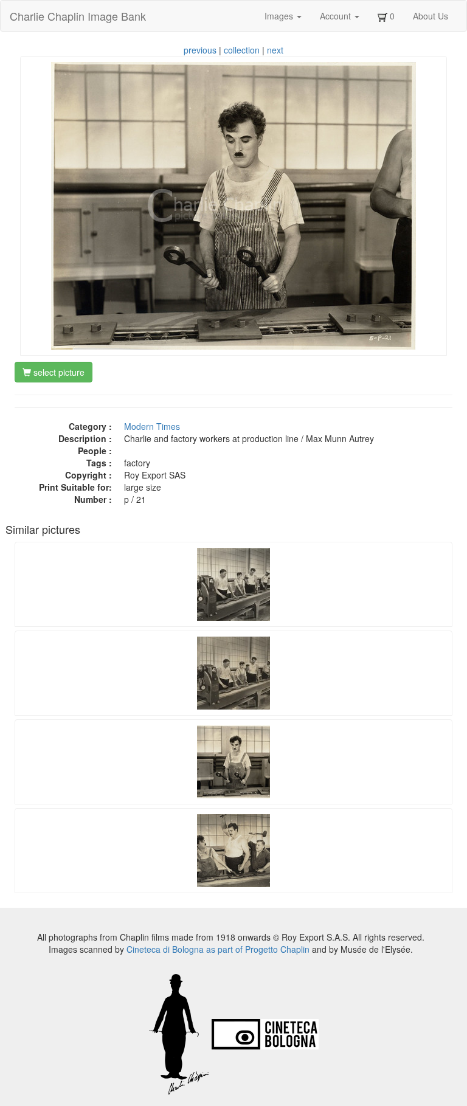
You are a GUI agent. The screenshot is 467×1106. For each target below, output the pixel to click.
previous (200, 50)
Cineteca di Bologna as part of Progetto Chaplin (218, 949)
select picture (58, 372)
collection (242, 50)
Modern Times (152, 426)
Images (280, 16)
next (275, 50)
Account (336, 16)
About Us (430, 16)
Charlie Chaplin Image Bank (78, 16)
